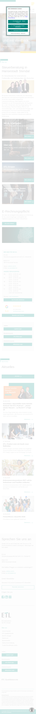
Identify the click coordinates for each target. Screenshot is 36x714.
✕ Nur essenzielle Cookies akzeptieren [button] (18, 26)
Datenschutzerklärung (15, 33)
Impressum (23, 33)
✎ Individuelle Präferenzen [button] (18, 30)
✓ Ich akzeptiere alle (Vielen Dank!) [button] (18, 22)
